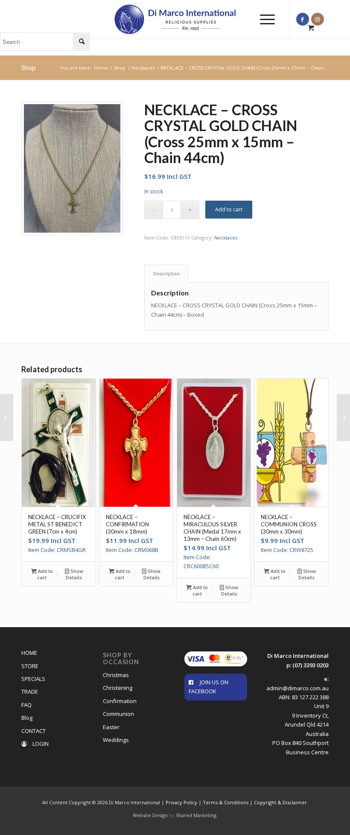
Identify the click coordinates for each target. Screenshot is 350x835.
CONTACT (33, 731)
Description (166, 273)
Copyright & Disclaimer (280, 802)
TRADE (29, 691)
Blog (26, 717)
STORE (29, 666)
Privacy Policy (181, 802)
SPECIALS (33, 679)
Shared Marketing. (197, 815)
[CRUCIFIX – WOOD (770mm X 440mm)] (6, 417)
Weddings (116, 740)
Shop (28, 67)
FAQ (26, 705)
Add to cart (228, 209)
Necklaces (225, 237)
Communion (118, 714)
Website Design (150, 815)
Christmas (116, 675)
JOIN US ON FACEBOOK (208, 686)
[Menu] (263, 19)
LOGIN (40, 743)
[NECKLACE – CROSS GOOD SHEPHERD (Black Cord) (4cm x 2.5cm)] (343, 417)
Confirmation (120, 701)
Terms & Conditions (225, 802)
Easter (111, 727)
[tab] (166, 273)
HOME (29, 653)
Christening (117, 688)
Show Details (74, 574)
